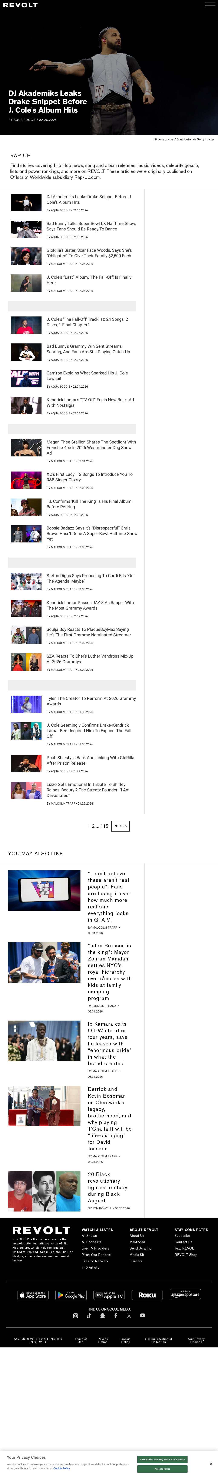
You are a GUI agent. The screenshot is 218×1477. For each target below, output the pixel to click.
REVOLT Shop (186, 1254)
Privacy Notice (103, 1340)
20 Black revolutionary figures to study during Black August (107, 1187)
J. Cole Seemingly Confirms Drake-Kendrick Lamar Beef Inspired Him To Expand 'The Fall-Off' (90, 731)
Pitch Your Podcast (97, 1254)
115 (104, 826)
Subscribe (182, 1235)
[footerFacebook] (116, 1319)
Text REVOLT (185, 1248)
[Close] (211, 1464)
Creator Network (95, 1261)
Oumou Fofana (104, 1006)
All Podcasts (92, 1242)
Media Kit (137, 1254)
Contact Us (184, 1242)
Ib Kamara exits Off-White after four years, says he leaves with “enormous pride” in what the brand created (110, 1044)
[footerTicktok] (89, 1319)
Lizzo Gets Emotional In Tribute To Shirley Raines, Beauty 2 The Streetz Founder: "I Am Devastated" (88, 790)
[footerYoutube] (143, 1319)
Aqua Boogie (25, 119)
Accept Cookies (162, 1468)
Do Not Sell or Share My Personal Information (162, 1459)
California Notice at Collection (158, 1340)
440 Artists (91, 1267)
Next (119, 826)
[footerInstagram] (75, 1319)
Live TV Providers (95, 1248)
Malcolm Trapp (63, 263)
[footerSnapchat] (102, 1319)
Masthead (137, 1242)
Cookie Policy (126, 1340)
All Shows (89, 1235)
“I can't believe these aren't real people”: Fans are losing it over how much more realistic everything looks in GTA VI (109, 896)
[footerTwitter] (129, 1319)
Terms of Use (81, 1340)
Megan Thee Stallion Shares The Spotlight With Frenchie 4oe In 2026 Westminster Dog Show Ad (91, 447)
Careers (136, 1261)
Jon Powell (102, 1208)
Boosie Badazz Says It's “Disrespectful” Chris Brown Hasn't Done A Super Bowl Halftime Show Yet (92, 533)
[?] (26, 202)
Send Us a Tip (141, 1248)
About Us (137, 1235)
